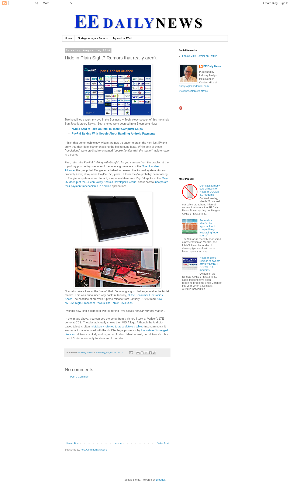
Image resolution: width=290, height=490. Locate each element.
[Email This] (138, 353)
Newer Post (72, 443)
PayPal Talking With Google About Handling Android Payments (113, 133)
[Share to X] (146, 353)
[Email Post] (131, 352)
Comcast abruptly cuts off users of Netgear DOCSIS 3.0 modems (210, 190)
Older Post (163, 443)
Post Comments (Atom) (93, 449)
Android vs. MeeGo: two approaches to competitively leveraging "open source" (209, 228)
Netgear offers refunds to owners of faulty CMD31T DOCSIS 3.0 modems (210, 264)
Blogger (160, 479)
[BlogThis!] (142, 353)
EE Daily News (212, 66)
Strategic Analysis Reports (92, 38)
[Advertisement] (117, 410)
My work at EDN (122, 38)
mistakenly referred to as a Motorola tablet (117, 326)
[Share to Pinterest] (154, 353)
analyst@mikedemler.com (194, 86)
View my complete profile (193, 91)
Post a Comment (79, 376)
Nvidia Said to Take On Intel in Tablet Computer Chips (107, 129)
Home (68, 38)
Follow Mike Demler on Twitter (199, 56)
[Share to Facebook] (150, 353)
